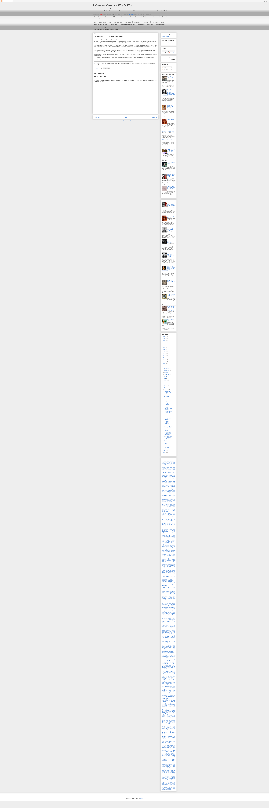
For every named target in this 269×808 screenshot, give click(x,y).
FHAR (166, 571)
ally (162, 476)
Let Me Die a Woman (170, 637)
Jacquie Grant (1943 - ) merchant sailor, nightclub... (168, 408)
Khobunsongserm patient (166, 631)
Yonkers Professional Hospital (168, 788)
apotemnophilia (165, 478)
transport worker (171, 761)
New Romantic (168, 667)
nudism (173, 672)
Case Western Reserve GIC (170, 509)
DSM (166, 550)
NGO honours (165, 671)
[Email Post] (102, 68)
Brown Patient (165, 506)
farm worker (172, 565)
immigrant (172, 620)
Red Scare (173, 712)
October (166, 372)
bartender (163, 491)
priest (166, 704)
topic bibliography (166, 754)
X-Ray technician (171, 787)
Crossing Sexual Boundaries (168, 540)
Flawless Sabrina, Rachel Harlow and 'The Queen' (171, 175)
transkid (173, 760)
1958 (165, 463)
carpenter (163, 509)
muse (163, 662)
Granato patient (165, 593)
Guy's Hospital (172, 596)
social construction (166, 735)
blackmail (167, 499)
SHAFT (163, 733)
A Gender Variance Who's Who (113, 5)
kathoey (173, 630)
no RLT (170, 672)
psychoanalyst (172, 705)
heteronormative (164, 604)
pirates (170, 690)
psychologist (164, 706)
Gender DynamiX (171, 584)
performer (168, 685)
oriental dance (172, 676)
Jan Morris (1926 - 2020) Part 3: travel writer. (171, 296)
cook (174, 534)
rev (167, 715)
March (165, 385)
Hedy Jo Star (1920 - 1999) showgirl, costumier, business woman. (171, 108)
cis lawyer (164, 523)
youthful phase (167, 789)
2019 (164, 349)
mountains (163, 660)
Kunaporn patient (168, 632)
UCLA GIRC (170, 769)
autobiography (165, 486)
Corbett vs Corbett (166, 535)
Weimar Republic (169, 778)
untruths (167, 771)
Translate (172, 52)
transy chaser (172, 764)
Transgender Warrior (168, 759)
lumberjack (173, 642)
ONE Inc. (167, 676)
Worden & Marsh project (170, 784)
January (166, 389)
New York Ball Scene (166, 668)
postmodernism (165, 700)
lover (170, 642)
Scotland (169, 726)
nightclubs (172, 671)
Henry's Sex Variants (170, 603)
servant (171, 729)
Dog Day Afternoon (170, 547)
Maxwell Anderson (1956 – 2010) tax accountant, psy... (168, 413)
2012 (164, 363)
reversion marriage (166, 716)
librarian (163, 640)
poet (174, 691)
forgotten (165, 576)
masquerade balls (171, 648)
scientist (173, 725)
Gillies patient (168, 591)
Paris (174, 682)
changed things (171, 511)
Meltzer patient (168, 651)
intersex (163, 622)
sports (173, 737)
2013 (164, 361)
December (166, 368)
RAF (163, 711)
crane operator (164, 537)
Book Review (168, 503)
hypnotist (163, 617)
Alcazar (170, 475)
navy (174, 665)
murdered (173, 660)
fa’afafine (169, 560)
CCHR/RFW (173, 510)
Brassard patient (165, 505)
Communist (164, 530)
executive (164, 560)
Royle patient (173, 720)
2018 (164, 351)
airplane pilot (165, 475)
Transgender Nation (171, 758)
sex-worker (165, 732)
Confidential (164, 532)
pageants (166, 681)
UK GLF (173, 770)
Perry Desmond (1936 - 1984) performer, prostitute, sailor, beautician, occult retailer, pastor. (168, 92)
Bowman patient (168, 504)
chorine (168, 516)
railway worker (167, 711)
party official (172, 683)
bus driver (163, 508)
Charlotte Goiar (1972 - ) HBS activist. (170, 78)
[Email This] (104, 68)
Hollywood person (170, 610)
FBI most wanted (172, 567)
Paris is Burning (165, 683)
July (165, 378)
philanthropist (167, 686)
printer (169, 704)
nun (166, 673)
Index (110, 22)
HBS (172, 600)
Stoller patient (171, 742)
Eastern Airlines (170, 550)
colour (167, 529)
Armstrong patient (171, 481)
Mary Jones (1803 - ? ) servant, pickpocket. (168, 437)
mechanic (163, 651)
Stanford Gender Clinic (170, 740)
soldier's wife (171, 736)
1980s (163, 464)
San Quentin (168, 722)
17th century (170, 461)
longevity (167, 641)
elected (168, 551)
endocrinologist (165, 554)
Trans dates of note (160, 24)
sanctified (173, 722)
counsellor (168, 536)
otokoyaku (164, 678)
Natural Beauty (168, 665)
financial (173, 572)
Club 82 (172, 526)
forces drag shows (168, 575)
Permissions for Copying (100, 27)
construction (172, 532)
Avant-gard (163, 489)
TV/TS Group (168, 767)
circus (165, 519)
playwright (167, 691)
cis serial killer (170, 523)
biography (168, 498)
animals (169, 477)
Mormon (166, 659)
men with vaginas (168, 652)
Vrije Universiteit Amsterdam (168, 776)
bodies (174, 500)
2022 (164, 344)
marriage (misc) (172, 647)
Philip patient (172, 686)
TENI (173, 747)
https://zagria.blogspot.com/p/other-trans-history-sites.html (168, 43)
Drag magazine (168, 549)
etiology (167, 558)
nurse (169, 673)
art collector (167, 484)
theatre (173, 750)
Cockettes (164, 529)
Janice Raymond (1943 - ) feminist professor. (171, 163)
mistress (167, 656)
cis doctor (169, 520)
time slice (167, 753)
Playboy (163, 691)
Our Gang (173, 678)
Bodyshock (169, 501)
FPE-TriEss (164, 578)
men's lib (173, 652)
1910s (169, 462)
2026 (164, 336)
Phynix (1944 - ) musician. (167, 397)
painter (163, 682)
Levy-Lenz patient (166, 638)
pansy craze (167, 682)
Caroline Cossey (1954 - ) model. (171, 320)
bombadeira (173, 501)
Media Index (137, 22)
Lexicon (173, 638)
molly (174, 656)
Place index (128, 22)
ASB (163, 485)
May (165, 382)
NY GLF (173, 673)
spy (171, 738)
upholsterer (172, 771)
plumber (171, 691)
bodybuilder (164, 501)
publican (169, 706)
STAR (163, 741)
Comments (165, 69)
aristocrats (164, 481)
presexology (168, 703)
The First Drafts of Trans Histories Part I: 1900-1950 (171, 187)
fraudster (169, 578)
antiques (173, 477)
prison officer (172, 704)
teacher (164, 747)
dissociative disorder (166, 546)
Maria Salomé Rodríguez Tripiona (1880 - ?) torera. (170, 254)
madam (166, 644)
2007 (164, 454)
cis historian (172, 522)
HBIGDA (168, 600)
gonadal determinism (170, 592)
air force (173, 474)
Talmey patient (170, 745)
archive (173, 480)
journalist (168, 630)
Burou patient (171, 506)
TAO (174, 745)
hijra (169, 605)
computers (173, 530)
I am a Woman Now (170, 617)
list (166, 640)
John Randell (169, 627)
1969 (171, 463)
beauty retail (165, 492)
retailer (163, 715)
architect (169, 480)
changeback (165, 511)
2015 (164, 357)
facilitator (173, 560)
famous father (172, 563)
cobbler (174, 528)
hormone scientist (171, 612)
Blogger (141, 798)
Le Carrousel (169, 635)
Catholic (163, 510)
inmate (173, 621)
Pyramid (163, 709)
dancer (167, 542)
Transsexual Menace (168, 763)
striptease (169, 744)
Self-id (171, 728)
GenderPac (164, 590)
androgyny (166, 477)
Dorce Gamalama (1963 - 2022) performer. (168, 446)
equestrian (169, 555)
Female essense (172, 569)
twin (172, 767)
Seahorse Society (171, 727)
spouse (168, 738)
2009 (164, 450)
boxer (174, 504)
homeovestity (164, 612)
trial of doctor (172, 765)
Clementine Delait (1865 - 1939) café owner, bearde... (168, 428)
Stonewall (164, 744)
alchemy (174, 475)
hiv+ (174, 608)
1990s (174, 464)
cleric (174, 525)
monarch (163, 657)
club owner (169, 528)
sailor (174, 721)
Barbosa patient (171, 490)
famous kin (164, 564)
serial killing (167, 729)
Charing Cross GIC (168, 513)
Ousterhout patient (166, 679)
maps (167, 647)
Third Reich (169, 751)
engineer (170, 554)
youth (109, 69)
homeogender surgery (168, 611)
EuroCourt (173, 558)
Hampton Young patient (166, 599)
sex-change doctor (170, 731)
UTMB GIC (167, 773)
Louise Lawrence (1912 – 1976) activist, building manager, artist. (171, 308)
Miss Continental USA (170, 655)
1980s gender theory (168, 464)
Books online (114, 24)
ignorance (169, 618)
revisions (173, 716)
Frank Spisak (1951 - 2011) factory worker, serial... (168, 393)
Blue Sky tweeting (166, 36)
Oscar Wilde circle (171, 677)
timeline (173, 753)
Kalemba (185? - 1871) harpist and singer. (167, 433)
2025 (164, 338)
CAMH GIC (168, 508)
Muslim (169, 663)
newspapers (173, 670)
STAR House (168, 741)
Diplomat (171, 545)
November (166, 370)
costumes (173, 535)
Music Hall (173, 662)
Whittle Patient (165, 781)
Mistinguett (164, 656)
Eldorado (163, 551)
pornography (164, 695)
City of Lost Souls (169, 524)
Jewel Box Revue (169, 626)
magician (173, 645)
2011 (164, 365)
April (165, 384)
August (166, 376)
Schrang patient (171, 723)
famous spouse (169, 564)
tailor (165, 745)
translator (164, 761)
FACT (163, 561)
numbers (163, 673)
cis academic (171, 519)
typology (166, 769)
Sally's (163, 722)
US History (168, 772)
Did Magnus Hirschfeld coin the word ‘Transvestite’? (168, 140)
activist (164, 472)
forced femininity (100, 69)
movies (168, 660)
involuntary (169, 622)
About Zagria (102, 22)
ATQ (167, 485)
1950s (163, 463)
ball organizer (172, 489)
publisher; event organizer (167, 707)
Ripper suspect (165, 719)
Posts (164, 67)
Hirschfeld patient (171, 607)
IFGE (166, 618)
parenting (171, 682)
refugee (163, 714)
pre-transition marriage (168, 701)
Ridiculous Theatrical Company (168, 717)
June (165, 380)
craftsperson (173, 536)
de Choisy (172, 542)
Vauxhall (163, 775)
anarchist (170, 476)
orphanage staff (164, 677)
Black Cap (173, 498)
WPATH (167, 785)
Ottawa (168, 678)
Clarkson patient (168, 525)
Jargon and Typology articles (101, 24)
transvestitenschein (166, 764)
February (166, 387)
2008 (164, 452)
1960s (168, 463)
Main (95, 22)
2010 (164, 366)
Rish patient (170, 719)
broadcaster (172, 505)
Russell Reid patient (167, 721)
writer (173, 786)
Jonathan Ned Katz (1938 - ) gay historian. (167, 442)
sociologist (164, 736)
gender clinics (169, 582)
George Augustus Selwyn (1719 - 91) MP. (171, 229)
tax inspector (167, 746)
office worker (167, 675)
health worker (169, 602)
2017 (164, 353)
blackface (164, 499)
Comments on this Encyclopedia (145, 24)
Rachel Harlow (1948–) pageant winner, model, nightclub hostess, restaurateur (168, 269)
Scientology (164, 726)
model (171, 656)
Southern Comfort (166, 737)
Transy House (165, 765)
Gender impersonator (166, 586)
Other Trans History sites (127, 27)
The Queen (170, 749)
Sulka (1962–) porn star (170, 120)
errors (174, 556)
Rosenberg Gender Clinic (166, 720)
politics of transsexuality (168, 694)
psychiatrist (164, 705)
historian (163, 608)
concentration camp (168, 531)
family (167, 563)
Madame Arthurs (171, 644)
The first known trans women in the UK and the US (106, 29)
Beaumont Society (171, 491)
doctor (172, 546)
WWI (162, 787)
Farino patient (166, 565)
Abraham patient (171, 469)
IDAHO (163, 618)
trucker (171, 766)
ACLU (174, 470)
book (163, 503)
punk (174, 707)
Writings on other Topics (158, 22)
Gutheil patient (164, 596)
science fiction (166, 725)
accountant (169, 470)
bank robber (164, 490)
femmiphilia (172, 570)
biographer (164, 498)
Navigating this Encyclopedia (127, 24)
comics (174, 529)
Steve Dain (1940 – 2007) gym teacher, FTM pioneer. (171, 151)
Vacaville (173, 773)
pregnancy (164, 703)
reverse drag (172, 715)
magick (163, 646)
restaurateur (173, 714)
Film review (168, 572)
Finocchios (164, 573)
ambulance (166, 476)
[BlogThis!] (105, 68)
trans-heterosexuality (171, 756)
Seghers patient (165, 728)
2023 (164, 342)
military (164, 654)
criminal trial (165, 539)
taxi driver (173, 746)
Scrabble (163, 727)
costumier (164, 536)
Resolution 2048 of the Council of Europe (146, 27)
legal (174, 635)
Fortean (169, 576)
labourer (163, 633)
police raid (167, 692)
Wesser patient (170, 779)
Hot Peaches (168, 614)
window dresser (170, 782)
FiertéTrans (170, 571)
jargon (167, 625)
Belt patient (172, 492)
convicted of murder (167, 534)
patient (163, 685)
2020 (164, 347)
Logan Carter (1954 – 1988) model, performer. (171, 204)
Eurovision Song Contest (168, 559)
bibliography (172, 496)
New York (173, 667)
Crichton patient (169, 537)
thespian (163, 751)
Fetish (163, 571)
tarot (162, 746)
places (174, 690)
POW (170, 700)
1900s (166, 462)
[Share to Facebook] (108, 68)
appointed (173, 478)
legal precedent (166, 636)
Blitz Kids (171, 499)
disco (174, 545)
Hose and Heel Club (166, 613)
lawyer (163, 635)
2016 (164, 355)
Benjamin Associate (168, 494)
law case (173, 633)
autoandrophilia (172, 485)
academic (164, 471)
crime (173, 537)
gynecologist (164, 597)
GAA (169, 580)
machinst (163, 644)
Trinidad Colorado (165, 766)
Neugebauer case (169, 666)
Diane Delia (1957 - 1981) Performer (170, 241)
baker (167, 489)
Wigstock (163, 782)
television (168, 747)
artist (174, 484)
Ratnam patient (168, 712)
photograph (172, 687)
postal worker (172, 698)
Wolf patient (168, 783)
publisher (173, 706)
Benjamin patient (167, 495)
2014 (164, 359)
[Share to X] (106, 68)
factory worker (168, 561)
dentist (171, 544)
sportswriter (164, 738)
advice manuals (165, 474)
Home (125, 117)
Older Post (154, 117)
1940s (174, 462)
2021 (164, 345)
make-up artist (169, 646)
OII (171, 675)
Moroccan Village (171, 659)
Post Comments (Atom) (128, 120)
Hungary (170, 615)
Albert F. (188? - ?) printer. (167, 400)
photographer (165, 689)
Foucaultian (173, 576)
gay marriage (168, 581)
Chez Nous (164, 515)
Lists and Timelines (113, 27)
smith (174, 733)
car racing (173, 508)
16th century (164, 461)
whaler (174, 779)
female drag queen (165, 569)
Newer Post (96, 117)
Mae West (164, 645)
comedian (170, 529)
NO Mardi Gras (165, 672)
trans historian (171, 755)
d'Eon (163, 541)
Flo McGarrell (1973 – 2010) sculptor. (167, 418)
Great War (172, 593)
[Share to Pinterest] (109, 68)
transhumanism (164, 760)
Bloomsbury (169, 500)
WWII (165, 787)
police (163, 692)
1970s (174, 463)
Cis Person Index (118, 22)
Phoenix (163, 687)
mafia (169, 645)
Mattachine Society (166, 650)
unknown (163, 771)
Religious (167, 714)
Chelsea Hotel (169, 514)
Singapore (168, 733)
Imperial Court (166, 621)
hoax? (163, 610)
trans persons (164, 756)
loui (171, 641)
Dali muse (167, 541)
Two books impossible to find (168, 131)
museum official (167, 662)
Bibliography (146, 22)
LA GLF (173, 632)
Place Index (131, 14)
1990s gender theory (166, 466)
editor (174, 550)
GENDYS (169, 590)
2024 (164, 340)
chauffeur (163, 514)
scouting (173, 726)
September (167, 374)
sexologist (172, 732)
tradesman (173, 754)
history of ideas (168, 608)
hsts (167, 615)
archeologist (164, 480)
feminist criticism (166, 570)
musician (106, 69)
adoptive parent (171, 472)
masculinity (164, 648)
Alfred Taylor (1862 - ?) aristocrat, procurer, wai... (168, 423)
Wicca (171, 781)
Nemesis (164, 666)
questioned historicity (170, 710)
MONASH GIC (169, 657)
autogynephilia (172, 487)
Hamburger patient (171, 598)
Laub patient (168, 633)
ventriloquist (168, 775)
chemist (174, 514)
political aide (172, 692)
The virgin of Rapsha (167, 403)
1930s (171, 462)
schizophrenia (164, 723)
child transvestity (171, 515)
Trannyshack (164, 755)
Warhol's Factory (166, 777)
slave (172, 733)
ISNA (174, 622)
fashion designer (166, 566)
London (168, 640)
